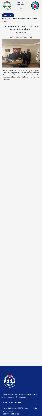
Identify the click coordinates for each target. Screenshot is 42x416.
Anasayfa (7, 15)
